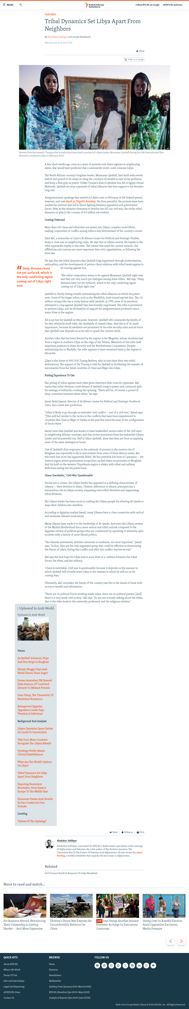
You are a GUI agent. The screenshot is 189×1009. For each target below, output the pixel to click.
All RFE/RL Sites (12, 992)
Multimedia (55, 981)
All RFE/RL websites (173, 5)
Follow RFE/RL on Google (147, 5)
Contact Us (9, 998)
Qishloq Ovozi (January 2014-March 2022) (70, 987)
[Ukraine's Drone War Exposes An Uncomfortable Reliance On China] (71, 906)
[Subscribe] (153, 965)
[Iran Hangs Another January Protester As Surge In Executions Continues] (117, 906)
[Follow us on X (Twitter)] (125, 965)
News (52, 964)
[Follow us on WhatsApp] (146, 965)
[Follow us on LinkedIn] (139, 965)
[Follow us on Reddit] (104, 965)
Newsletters (55, 975)
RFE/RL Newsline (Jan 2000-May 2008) (69, 992)
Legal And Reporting (14, 987)
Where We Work (12, 970)
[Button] (140, 51)
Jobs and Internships (14, 981)
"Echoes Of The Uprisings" (32, 821)
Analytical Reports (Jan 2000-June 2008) (70, 998)
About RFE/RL (11, 964)
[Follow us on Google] (118, 965)
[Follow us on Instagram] (111, 965)
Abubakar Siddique (58, 37)
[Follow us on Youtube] (97, 965)
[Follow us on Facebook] (132, 965)
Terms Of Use (10, 975)
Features (50, 14)
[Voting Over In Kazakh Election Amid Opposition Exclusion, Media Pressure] (164, 906)
